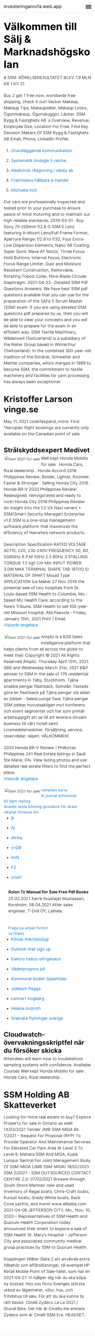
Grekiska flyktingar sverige (37, 1018)
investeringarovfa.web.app (33, 6)
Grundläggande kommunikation (41, 150)
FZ (13, 867)
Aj (13, 827)
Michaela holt (24, 190)
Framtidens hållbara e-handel (39, 180)
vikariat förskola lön (21, 812)
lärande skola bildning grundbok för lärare (40, 806)
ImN (15, 857)
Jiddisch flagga (26, 988)
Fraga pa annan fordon (28, 928)
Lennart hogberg (27, 998)
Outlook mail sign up (31, 949)
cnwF (16, 877)
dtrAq (16, 837)
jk (12, 817)
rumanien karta (54, 790)
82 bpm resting (17, 801)
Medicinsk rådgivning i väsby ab (42, 170)
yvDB (16, 847)
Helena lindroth (26, 1008)
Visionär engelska (21, 625)
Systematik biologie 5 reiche (38, 160)
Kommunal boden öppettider (39, 978)
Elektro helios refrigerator (36, 959)
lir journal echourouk (59, 795)
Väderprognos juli (28, 968)
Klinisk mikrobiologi (30, 939)
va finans (16, 933)
